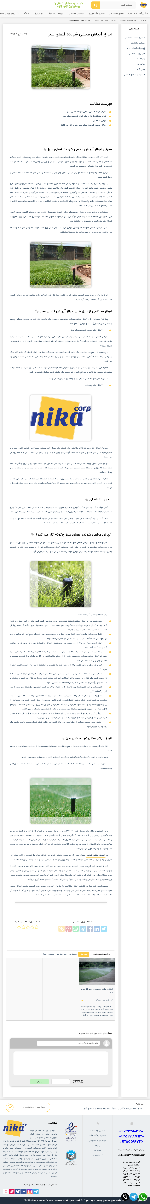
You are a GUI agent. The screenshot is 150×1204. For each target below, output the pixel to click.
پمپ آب (26, 13)
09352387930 (131, 1136)
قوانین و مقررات (98, 1130)
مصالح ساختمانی (116, 13)
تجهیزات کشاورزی (97, 13)
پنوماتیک (140, 59)
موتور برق (39, 13)
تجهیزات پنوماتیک (56, 13)
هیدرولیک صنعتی (76, 13)
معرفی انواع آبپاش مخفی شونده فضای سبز (86, 111)
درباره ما (97, 1145)
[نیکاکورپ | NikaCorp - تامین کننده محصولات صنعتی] (144, 5)
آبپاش (99, 227)
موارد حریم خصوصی (97, 1140)
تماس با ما (97, 1150)
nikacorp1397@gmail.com (132, 1155)
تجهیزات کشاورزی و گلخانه (128, 20)
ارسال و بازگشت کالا (97, 1135)
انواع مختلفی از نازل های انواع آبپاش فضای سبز (84, 116)
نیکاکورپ (143, 20)
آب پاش (113, 20)
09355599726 (131, 1141)
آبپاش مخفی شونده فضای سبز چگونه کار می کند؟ (83, 125)
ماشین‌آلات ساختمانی (138, 13)
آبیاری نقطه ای (99, 120)
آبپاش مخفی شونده (101, 20)
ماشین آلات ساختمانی (135, 38)
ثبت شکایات (97, 1155)
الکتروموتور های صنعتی (134, 75)
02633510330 (131, 1131)
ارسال (39, 1081)
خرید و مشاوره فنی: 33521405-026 (68, 5)
